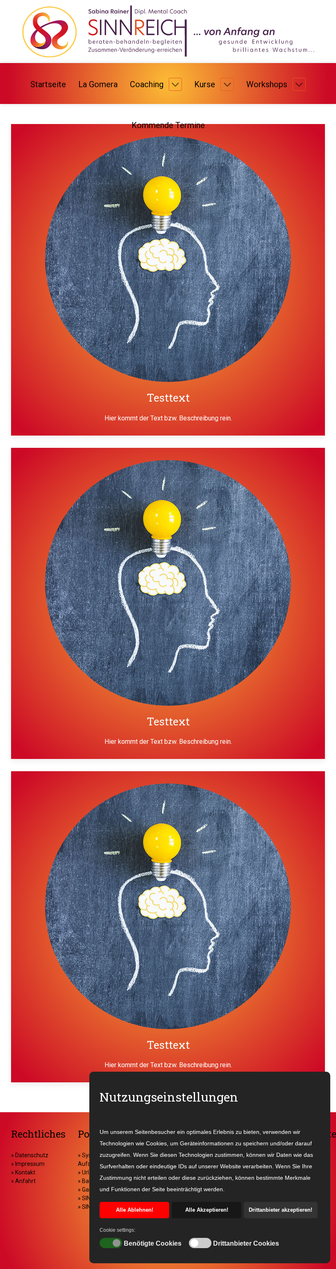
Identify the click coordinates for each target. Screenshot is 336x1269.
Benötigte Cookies (153, 1243)
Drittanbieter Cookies (246, 1243)
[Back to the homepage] (168, 31)
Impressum (29, 1164)
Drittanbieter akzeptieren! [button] (280, 1210)
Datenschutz (31, 1155)
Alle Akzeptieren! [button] (206, 1210)
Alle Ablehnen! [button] (134, 1210)
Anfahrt (25, 1181)
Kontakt (24, 1172)
